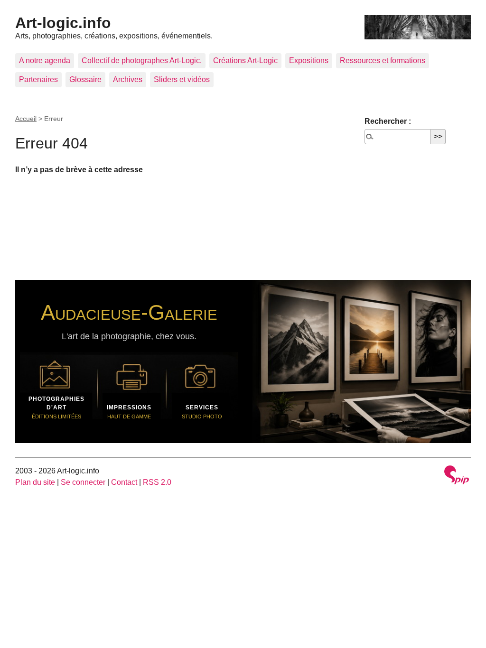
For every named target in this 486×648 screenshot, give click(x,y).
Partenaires (38, 79)
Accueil (26, 118)
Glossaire (85, 79)
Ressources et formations (382, 60)
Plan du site (35, 482)
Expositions (308, 60)
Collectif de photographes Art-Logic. (142, 60)
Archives (127, 79)
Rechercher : (387, 121)
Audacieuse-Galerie (129, 312)
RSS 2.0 (157, 482)
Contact (124, 482)
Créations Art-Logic (245, 60)
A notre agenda (44, 60)
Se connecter (83, 482)
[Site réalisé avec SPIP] (456, 476)
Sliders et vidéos (182, 79)
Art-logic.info (63, 22)
